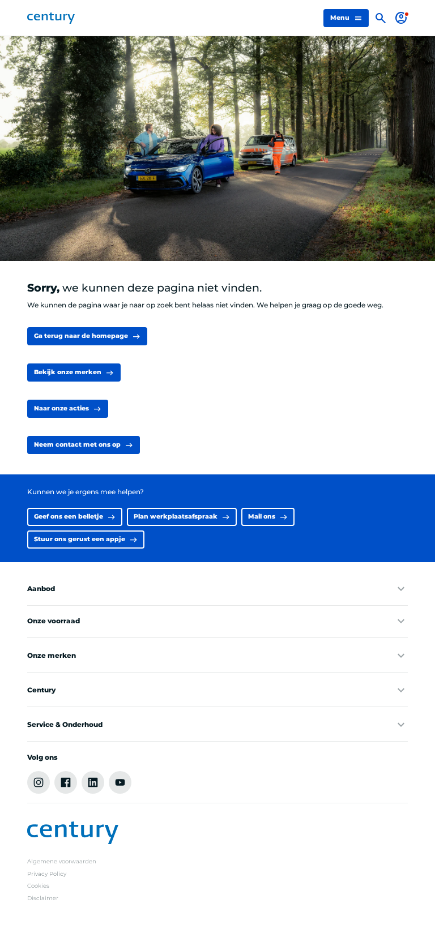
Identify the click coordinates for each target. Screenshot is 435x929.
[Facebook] (65, 782)
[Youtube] (120, 782)
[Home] (51, 18)
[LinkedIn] (93, 782)
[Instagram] (38, 782)
